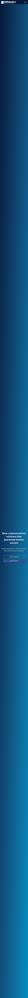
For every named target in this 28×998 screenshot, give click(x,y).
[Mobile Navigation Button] (25, 2)
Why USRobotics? (15, 556)
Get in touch (14, 560)
